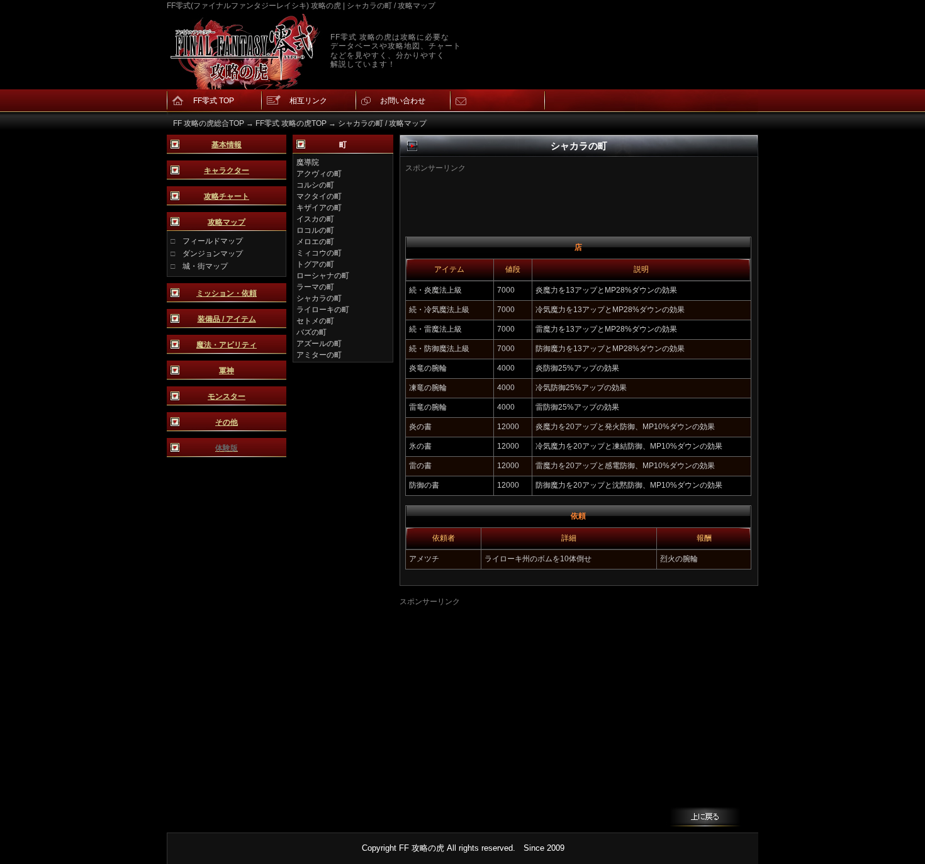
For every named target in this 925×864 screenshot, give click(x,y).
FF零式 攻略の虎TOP (291, 123)
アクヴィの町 (319, 173)
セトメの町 (315, 321)
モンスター (226, 396)
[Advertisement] (559, 192)
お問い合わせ (402, 100)
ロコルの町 (315, 230)
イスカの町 (315, 219)
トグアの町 (315, 264)
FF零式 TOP (213, 100)
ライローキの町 (322, 309)
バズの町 (311, 332)
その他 (226, 422)
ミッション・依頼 (226, 293)
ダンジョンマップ (212, 253)
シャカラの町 (319, 298)
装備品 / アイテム (227, 319)
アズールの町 (319, 343)
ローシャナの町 (322, 275)
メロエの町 (315, 241)
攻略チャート (226, 196)
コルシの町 (315, 185)
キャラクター (226, 170)
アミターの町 (319, 355)
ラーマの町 (315, 287)
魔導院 (307, 162)
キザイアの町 (319, 207)
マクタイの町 (319, 196)
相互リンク (308, 100)
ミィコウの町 (319, 253)
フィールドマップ (212, 241)
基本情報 (226, 144)
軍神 (226, 370)
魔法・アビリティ (226, 344)
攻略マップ (226, 222)
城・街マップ (205, 266)
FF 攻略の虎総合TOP (208, 123)
